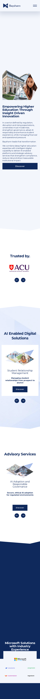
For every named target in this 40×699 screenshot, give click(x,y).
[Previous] (16, 280)
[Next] (23, 280)
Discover (20, 166)
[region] (20, 273)
